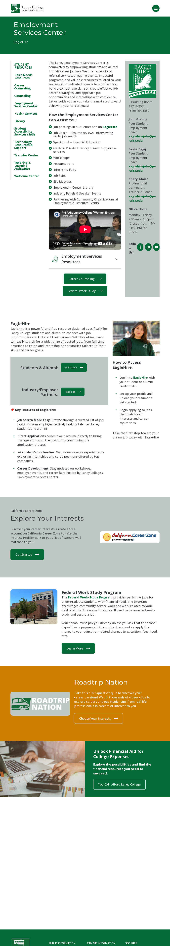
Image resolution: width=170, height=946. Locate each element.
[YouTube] (156, 247)
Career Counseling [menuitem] (22, 86)
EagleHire (110, 127)
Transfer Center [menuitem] (26, 155)
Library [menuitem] (19, 121)
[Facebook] (140, 247)
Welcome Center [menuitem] (26, 176)
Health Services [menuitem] (25, 114)
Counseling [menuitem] (22, 96)
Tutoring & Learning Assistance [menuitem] (22, 166)
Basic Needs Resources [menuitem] (23, 76)
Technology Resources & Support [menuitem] (23, 145)
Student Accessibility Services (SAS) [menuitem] (24, 131)
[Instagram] (148, 247)
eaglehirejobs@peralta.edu (142, 138)
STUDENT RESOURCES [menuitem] (23, 65)
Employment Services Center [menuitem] (26, 104)
